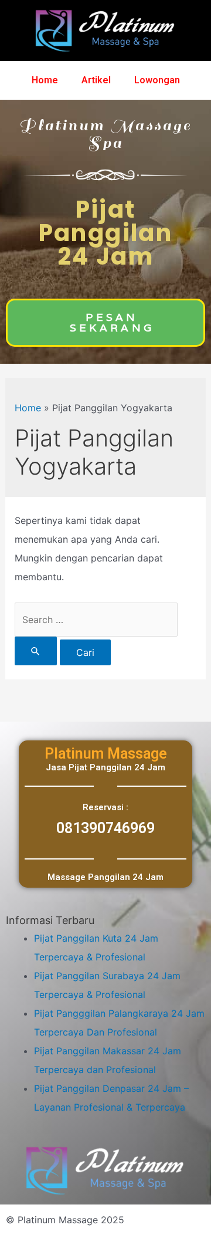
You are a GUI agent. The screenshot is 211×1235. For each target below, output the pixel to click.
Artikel (96, 80)
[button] (105, 323)
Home (45, 80)
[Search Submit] (36, 651)
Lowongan (157, 80)
